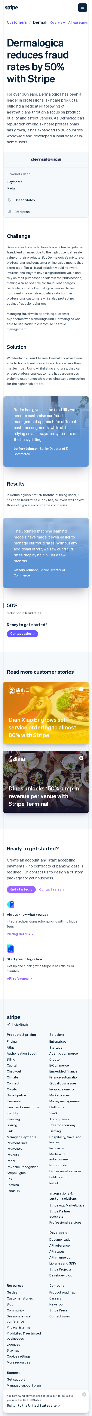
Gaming (55, 1131)
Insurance (56, 1148)
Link (10, 1131)
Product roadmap (62, 1292)
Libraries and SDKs (63, 1263)
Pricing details (18, 934)
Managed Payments (21, 1137)
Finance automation (64, 1077)
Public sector (59, 1177)
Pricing (12, 1041)
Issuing (12, 1125)
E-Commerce (59, 1065)
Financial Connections (23, 1107)
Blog (10, 1304)
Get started (19, 889)
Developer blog (60, 1275)
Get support (16, 1379)
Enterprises (58, 1041)
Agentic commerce (63, 1053)
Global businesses (63, 1083)
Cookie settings (19, 1356)
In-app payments (62, 1089)
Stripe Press (58, 1310)
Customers (17, 22)
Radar (11, 1161)
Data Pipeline (16, 1095)
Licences (13, 1344)
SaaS (53, 1113)
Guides (12, 1292)
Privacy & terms (18, 1327)
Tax (9, 1179)
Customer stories (20, 1298)
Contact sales (21, 633)
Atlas (11, 1047)
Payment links (17, 1143)
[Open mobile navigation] (82, 7)
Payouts (13, 1155)
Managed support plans (24, 1385)
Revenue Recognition (23, 1167)
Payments (14, 1149)
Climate (12, 1077)
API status (57, 1251)
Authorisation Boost (22, 1053)
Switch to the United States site (32, 1405)
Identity (12, 1113)
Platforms (56, 1107)
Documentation (61, 1239)
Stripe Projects (60, 1269)
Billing (11, 1059)
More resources (18, 1362)
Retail (53, 1183)
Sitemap (13, 1350)
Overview (57, 22)
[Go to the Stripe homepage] (12, 1017)
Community (15, 1310)
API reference (18, 978)
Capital (12, 1065)
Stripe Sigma (16, 1173)
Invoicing (13, 1119)
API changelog (60, 1257)
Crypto (12, 1089)
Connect (13, 1083)
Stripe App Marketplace (67, 1205)
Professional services (65, 1171)
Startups (55, 1047)
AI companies (59, 1119)
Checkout (14, 1071)
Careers (55, 1298)
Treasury (13, 1191)
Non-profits (58, 1165)
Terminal (13, 1185)
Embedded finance (63, 1071)
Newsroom (57, 1304)
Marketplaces (59, 1095)
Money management (64, 1101)
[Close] (84, 1395)
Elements (14, 1101)
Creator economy (62, 1125)
